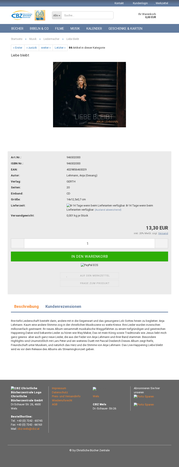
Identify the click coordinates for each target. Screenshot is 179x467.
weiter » (46, 47)
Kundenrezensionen (63, 306)
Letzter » (60, 47)
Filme (59, 29)
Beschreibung (26, 306)
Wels (96, 396)
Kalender (94, 29)
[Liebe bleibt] (89, 94)
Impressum (59, 388)
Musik (75, 29)
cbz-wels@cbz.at (28, 428)
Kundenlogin (140, 3)
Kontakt (119, 3)
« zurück (31, 47)
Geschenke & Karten (125, 29)
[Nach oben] (167, 460)
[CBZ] (28, 15)
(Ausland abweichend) (108, 209)
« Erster (17, 47)
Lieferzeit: (18, 205)
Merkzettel (161, 3)
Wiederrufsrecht (62, 400)
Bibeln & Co (39, 29)
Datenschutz (60, 392)
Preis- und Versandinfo (66, 396)
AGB (54, 404)
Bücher (17, 29)
